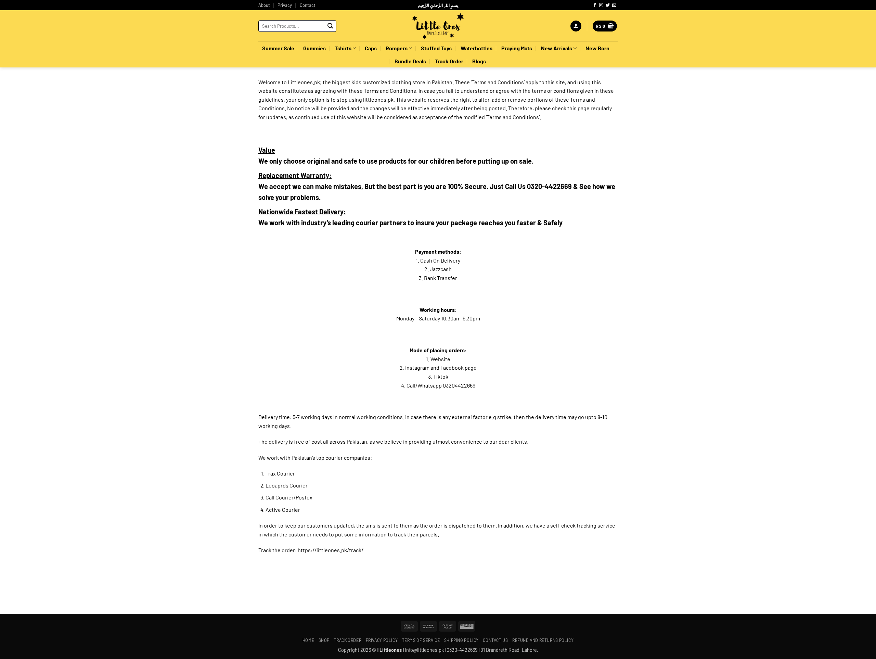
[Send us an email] (614, 5)
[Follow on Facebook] (595, 5)
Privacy (285, 5)
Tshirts (343, 48)
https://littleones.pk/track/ (330, 550)
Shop (324, 640)
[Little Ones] (438, 26)
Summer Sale (278, 48)
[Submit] (330, 26)
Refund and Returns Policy (543, 640)
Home (308, 640)
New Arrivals (556, 48)
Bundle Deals (410, 61)
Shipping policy (461, 640)
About (264, 5)
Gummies (314, 48)
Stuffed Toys (436, 48)
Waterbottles (476, 48)
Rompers (397, 48)
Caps (371, 48)
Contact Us (495, 640)
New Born (597, 48)
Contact (307, 5)
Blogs (479, 61)
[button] (575, 26)
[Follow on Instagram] (601, 5)
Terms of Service (421, 640)
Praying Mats (516, 48)
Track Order (449, 61)
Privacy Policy (382, 640)
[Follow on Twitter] (608, 5)
